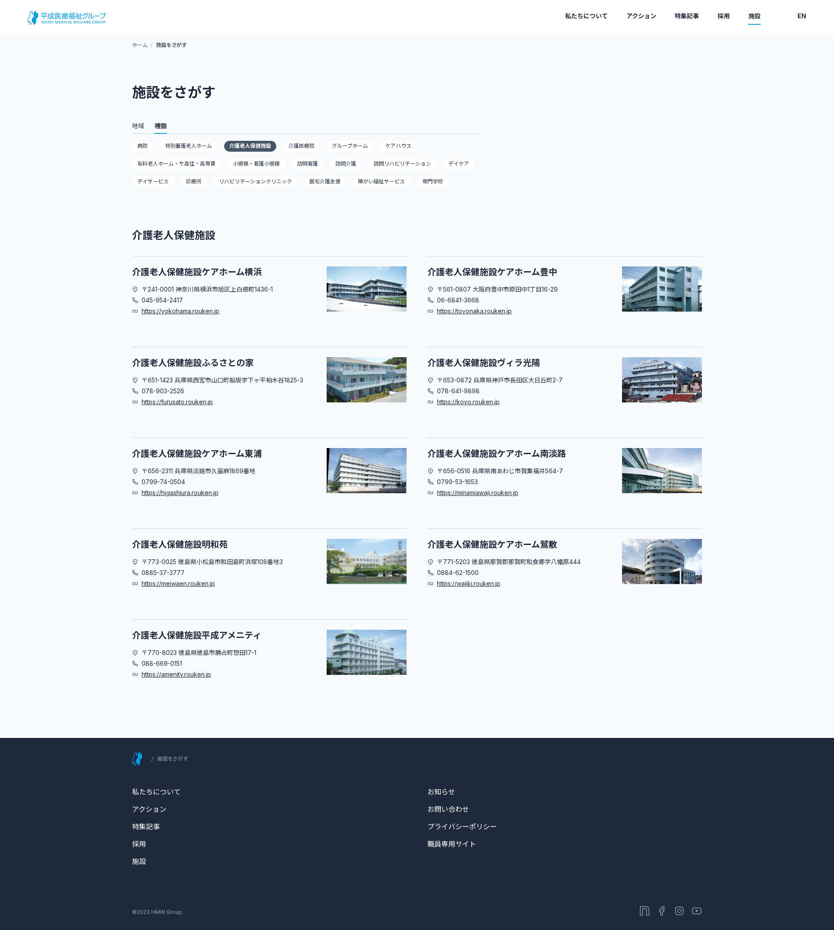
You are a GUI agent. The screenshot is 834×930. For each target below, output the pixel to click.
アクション (641, 16)
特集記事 (687, 16)
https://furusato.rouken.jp (177, 401)
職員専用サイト (451, 844)
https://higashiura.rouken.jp (180, 492)
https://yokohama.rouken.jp (180, 311)
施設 (754, 16)
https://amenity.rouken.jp (176, 674)
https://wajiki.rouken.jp (468, 583)
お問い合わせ (448, 809)
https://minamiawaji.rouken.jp (477, 492)
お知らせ (441, 791)
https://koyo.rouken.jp (468, 401)
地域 (138, 126)
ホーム (139, 45)
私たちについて (586, 16)
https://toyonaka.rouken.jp (474, 311)
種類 (161, 126)
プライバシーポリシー (462, 826)
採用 (724, 16)
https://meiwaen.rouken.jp (178, 583)
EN (802, 16)
